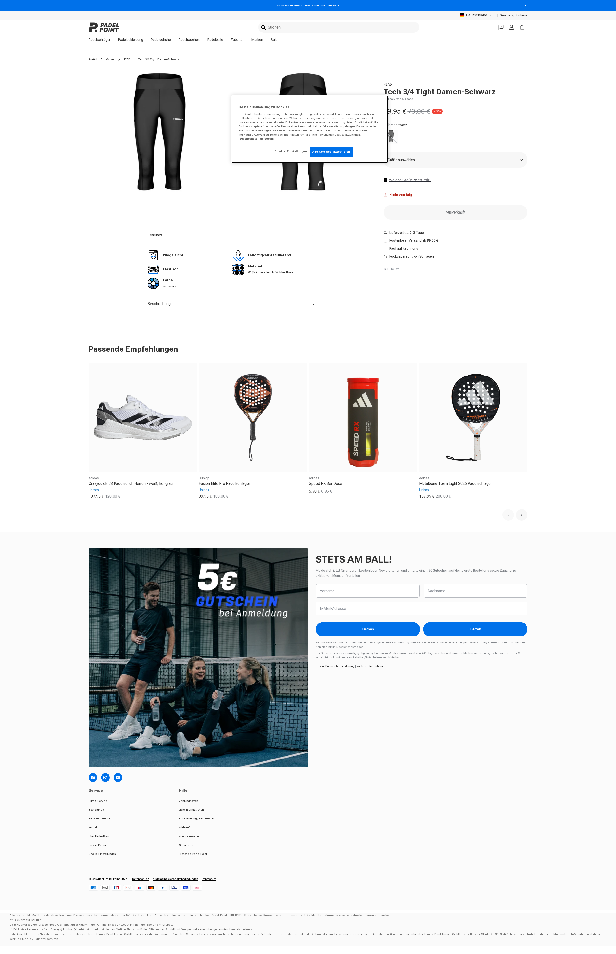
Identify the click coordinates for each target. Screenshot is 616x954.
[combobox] (338, 27)
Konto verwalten (189, 836)
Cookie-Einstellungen (102, 854)
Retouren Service (99, 818)
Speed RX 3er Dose (325, 483)
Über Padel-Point (99, 836)
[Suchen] (263, 27)
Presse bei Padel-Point (193, 854)
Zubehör (237, 40)
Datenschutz (140, 879)
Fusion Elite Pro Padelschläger (224, 483)
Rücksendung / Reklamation (197, 818)
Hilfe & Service (98, 801)
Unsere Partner (98, 845)
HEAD (126, 59)
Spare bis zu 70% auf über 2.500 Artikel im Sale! (308, 5)
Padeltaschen (189, 40)
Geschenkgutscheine (513, 15)
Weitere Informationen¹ (371, 666)
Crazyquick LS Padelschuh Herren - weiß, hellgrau (131, 483)
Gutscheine (186, 845)
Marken (257, 40)
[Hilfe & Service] (501, 27)
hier (286, 134)
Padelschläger (99, 40)
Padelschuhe (161, 40)
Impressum (209, 879)
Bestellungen (97, 809)
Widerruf (184, 827)
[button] (508, 515)
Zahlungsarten (188, 801)
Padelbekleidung (130, 40)
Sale (274, 40)
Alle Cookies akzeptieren (331, 151)
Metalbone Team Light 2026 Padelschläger (455, 483)
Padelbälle (215, 40)
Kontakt (94, 827)
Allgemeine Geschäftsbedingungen (175, 879)
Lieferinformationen (191, 809)
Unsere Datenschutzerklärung (335, 666)
